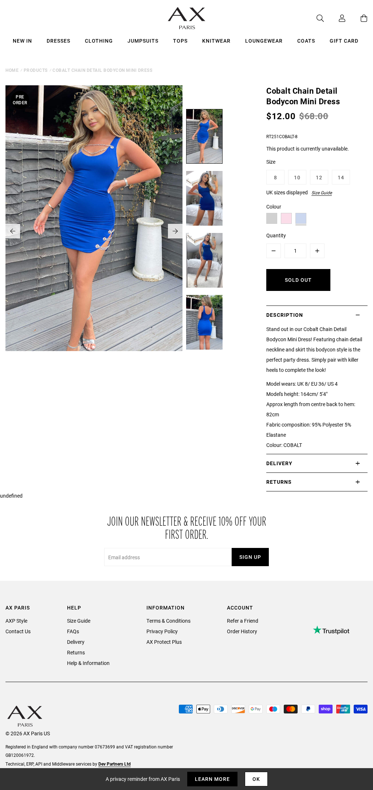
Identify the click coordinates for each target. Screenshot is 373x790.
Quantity (276, 235)
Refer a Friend (242, 620)
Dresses (58, 40)
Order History (242, 631)
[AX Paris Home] (186, 18)
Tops (180, 40)
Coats (306, 40)
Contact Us (18, 631)
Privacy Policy (162, 631)
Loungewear (264, 40)
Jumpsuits (142, 40)
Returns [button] (279, 481)
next (175, 231)
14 (341, 177)
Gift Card (344, 40)
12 (319, 177)
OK (256, 778)
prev (12, 231)
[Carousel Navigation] (93, 231)
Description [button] (284, 314)
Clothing (99, 40)
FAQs (73, 631)
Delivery (76, 641)
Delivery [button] (279, 463)
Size (270, 161)
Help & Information (88, 662)
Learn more (212, 778)
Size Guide (321, 192)
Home (12, 70)
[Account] (335, 18)
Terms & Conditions (168, 620)
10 (297, 177)
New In (22, 40)
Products (36, 70)
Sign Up (250, 556)
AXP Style (16, 620)
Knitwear (216, 40)
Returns (76, 652)
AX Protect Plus (164, 641)
